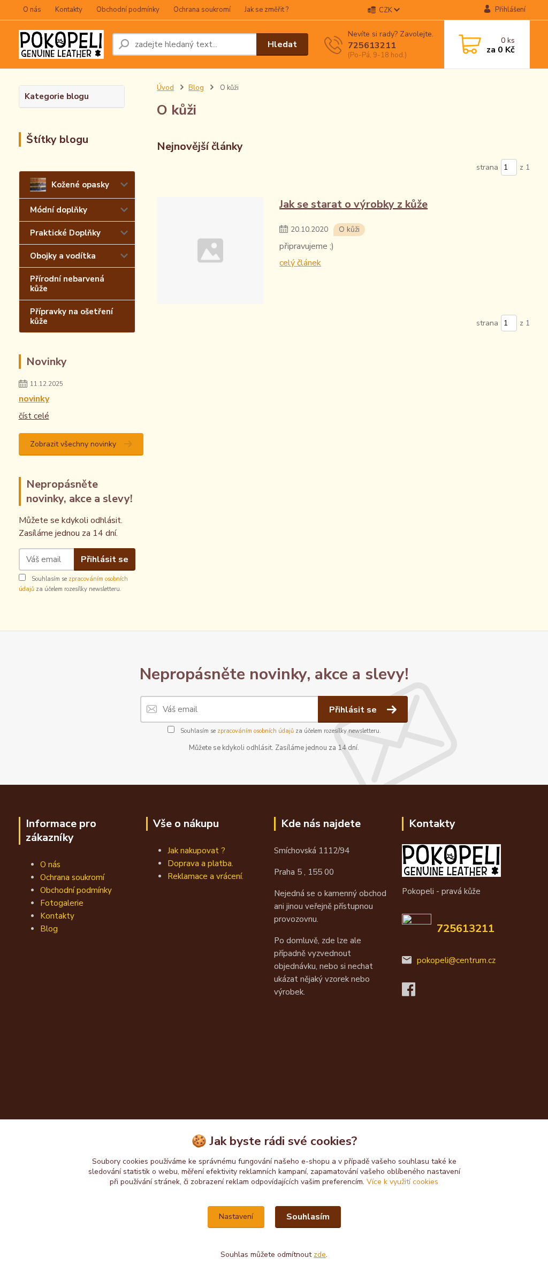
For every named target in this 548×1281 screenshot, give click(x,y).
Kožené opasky (80, 184)
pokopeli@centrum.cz (456, 960)
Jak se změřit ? (266, 9)
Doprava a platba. (200, 863)
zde (320, 1254)
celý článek (300, 263)
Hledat (282, 44)
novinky (34, 399)
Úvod (165, 88)
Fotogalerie (61, 903)
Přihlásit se (104, 559)
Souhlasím (308, 1217)
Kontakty (68, 9)
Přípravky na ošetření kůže (71, 316)
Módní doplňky (58, 209)
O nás (32, 9)
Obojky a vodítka (63, 256)
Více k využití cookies (402, 1182)
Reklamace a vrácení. (205, 876)
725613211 (372, 45)
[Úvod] (61, 44)
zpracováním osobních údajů (255, 731)
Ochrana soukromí (202, 9)
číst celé (34, 416)
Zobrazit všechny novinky (73, 444)
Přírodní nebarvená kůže (67, 284)
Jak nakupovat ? (196, 850)
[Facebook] (414, 992)
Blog (196, 88)
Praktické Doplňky (65, 233)
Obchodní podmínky (127, 9)
